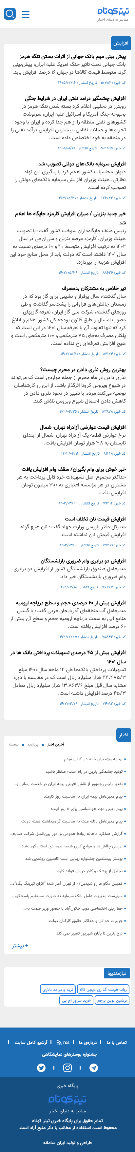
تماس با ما (116, 1043)
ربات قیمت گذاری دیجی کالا (103, 990)
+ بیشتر (20, 946)
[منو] (25, 14)
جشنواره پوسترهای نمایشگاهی (69, 1054)
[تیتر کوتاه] (113, 11)
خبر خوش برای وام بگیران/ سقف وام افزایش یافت (74, 469)
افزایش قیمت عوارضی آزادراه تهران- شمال (83, 428)
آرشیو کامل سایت (30, 1043)
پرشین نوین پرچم (112, 1000)
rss (65, 1043)
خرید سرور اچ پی (76, 1000)
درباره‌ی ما (87, 1043)
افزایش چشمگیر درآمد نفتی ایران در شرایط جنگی (75, 99)
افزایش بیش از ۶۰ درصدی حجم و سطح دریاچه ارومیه (71, 603)
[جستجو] (10, 14)
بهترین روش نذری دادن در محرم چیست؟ (83, 370)
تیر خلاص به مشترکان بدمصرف (94, 289)
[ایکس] (41, 1068)
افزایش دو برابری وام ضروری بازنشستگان (83, 561)
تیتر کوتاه (41, 1121)
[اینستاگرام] (65, 1068)
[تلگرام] (91, 1068)
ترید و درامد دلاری (58, 990)
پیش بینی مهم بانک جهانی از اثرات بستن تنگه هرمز (73, 57)
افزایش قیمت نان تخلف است (95, 519)
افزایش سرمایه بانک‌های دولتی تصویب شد (82, 164)
